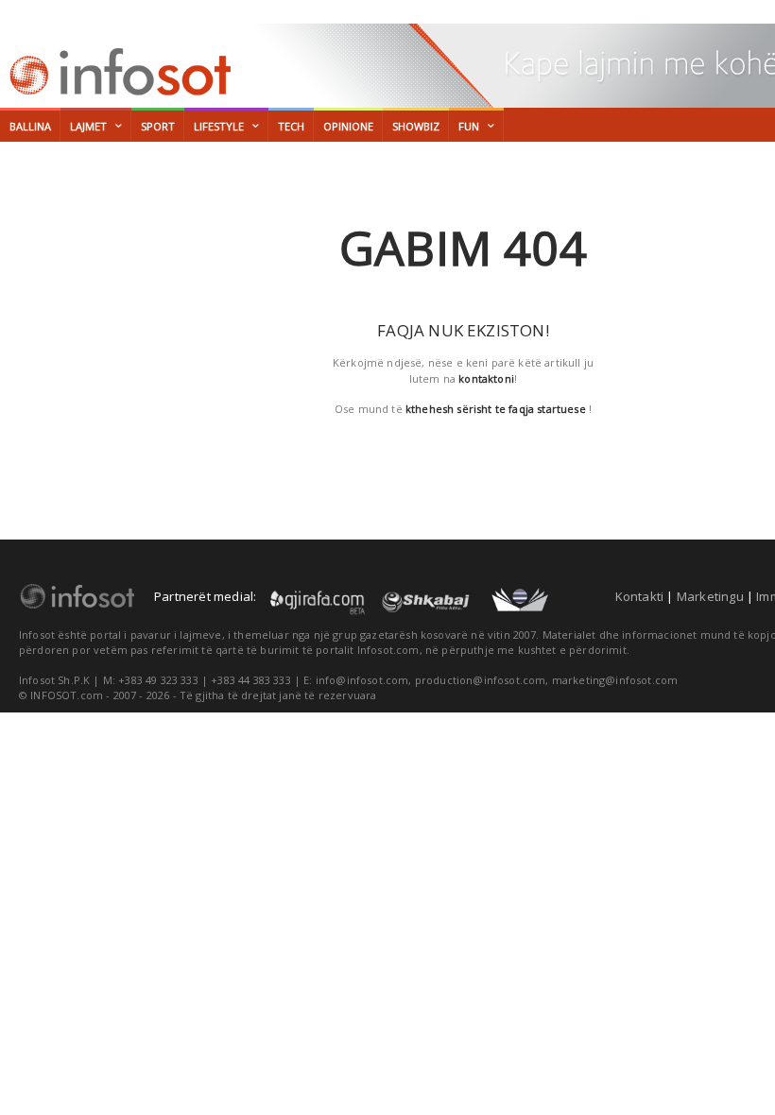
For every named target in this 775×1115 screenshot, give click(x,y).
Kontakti (639, 596)
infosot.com (117, 72)
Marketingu (710, 596)
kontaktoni (486, 378)
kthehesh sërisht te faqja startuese (495, 409)
